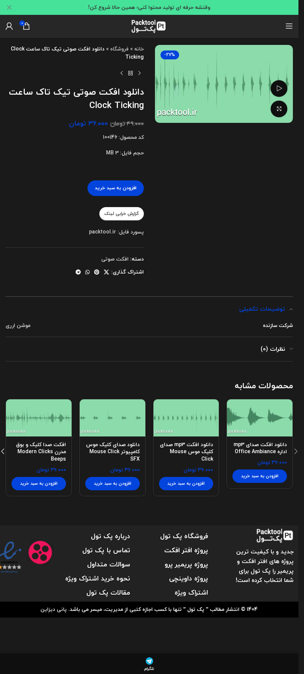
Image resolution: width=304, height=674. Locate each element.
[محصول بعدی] (121, 73)
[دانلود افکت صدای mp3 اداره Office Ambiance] (260, 417)
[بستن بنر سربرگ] (9, 7)
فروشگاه (119, 48)
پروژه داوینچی (188, 578)
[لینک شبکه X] (106, 272)
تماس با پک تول (106, 550)
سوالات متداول (108, 564)
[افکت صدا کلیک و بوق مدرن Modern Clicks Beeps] (39, 417)
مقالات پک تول (108, 592)
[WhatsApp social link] (87, 272)
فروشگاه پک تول (184, 536)
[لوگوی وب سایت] (149, 25)
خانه (139, 48)
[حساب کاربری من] (9, 26)
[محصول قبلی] (139, 73)
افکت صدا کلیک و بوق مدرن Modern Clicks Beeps (41, 452)
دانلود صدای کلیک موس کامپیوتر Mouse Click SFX (113, 452)
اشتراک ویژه (191, 592)
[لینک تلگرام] (78, 272)
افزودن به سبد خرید (115, 188)
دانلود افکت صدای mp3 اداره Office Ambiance (260, 448)
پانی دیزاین (53, 609)
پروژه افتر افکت (186, 550)
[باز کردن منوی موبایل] (289, 26)
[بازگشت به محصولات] (130, 73)
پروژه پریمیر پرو (186, 564)
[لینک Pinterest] (97, 272)
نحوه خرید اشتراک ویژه (97, 578)
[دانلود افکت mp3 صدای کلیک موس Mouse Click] (186, 417)
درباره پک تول (110, 536)
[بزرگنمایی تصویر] (279, 109)
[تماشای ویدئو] (279, 88)
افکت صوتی (115, 259)
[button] (259, 476)
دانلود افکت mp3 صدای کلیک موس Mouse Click (186, 452)
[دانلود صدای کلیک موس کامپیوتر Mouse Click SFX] (112, 417)
